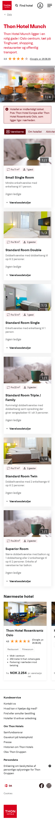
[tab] (15, 131)
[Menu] (50, 5)
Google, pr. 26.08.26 (40, 59)
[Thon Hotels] (7, 5)
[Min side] (40, 5)
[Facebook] (41, 785)
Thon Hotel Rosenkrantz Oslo (24, 633)
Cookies (8, 793)
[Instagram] (48, 785)
